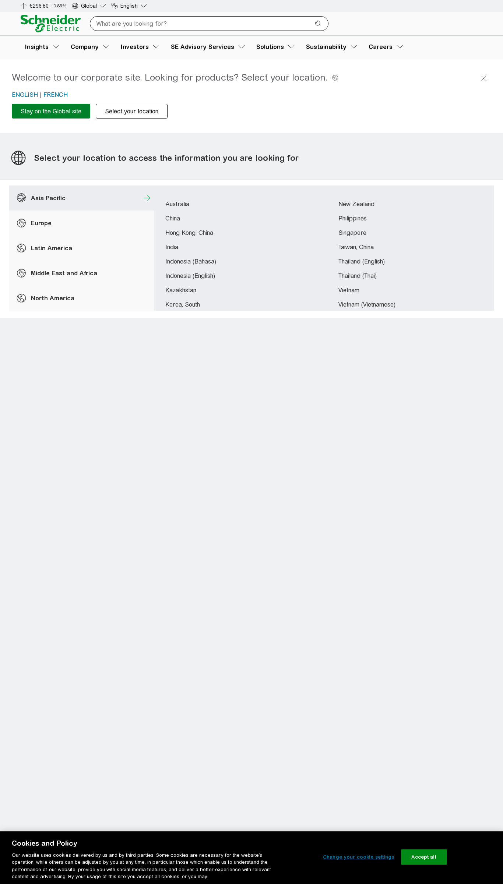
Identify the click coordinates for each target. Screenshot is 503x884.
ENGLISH (25, 94)
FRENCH (55, 94)
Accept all (423, 857)
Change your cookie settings (358, 857)
